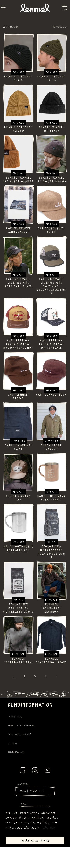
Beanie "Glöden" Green (51, 78)
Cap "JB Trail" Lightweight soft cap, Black (18, 282)
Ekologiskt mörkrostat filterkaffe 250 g (18, 608)
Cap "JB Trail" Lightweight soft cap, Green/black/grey (51, 286)
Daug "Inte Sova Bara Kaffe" (51, 497)
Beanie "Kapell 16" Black (51, 128)
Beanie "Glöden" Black (18, 78)
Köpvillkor (15, 716)
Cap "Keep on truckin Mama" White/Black (51, 344)
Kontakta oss (16, 752)
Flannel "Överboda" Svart (51, 660)
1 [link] (14, 676)
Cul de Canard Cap (18, 497)
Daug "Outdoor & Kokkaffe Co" (18, 548)
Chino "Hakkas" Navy (18, 447)
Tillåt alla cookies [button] (35, 840)
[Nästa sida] (56, 676)
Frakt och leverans (21, 725)
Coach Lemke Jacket (51, 447)
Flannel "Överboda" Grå (18, 660)
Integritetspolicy (19, 734)
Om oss (12, 743)
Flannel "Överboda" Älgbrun (52, 608)
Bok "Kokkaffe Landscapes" (18, 230)
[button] (3, 8)
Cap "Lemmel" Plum (51, 394)
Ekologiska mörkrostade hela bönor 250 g (51, 552)
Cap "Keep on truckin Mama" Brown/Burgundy (19, 344)
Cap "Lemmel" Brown (18, 396)
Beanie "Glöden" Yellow (18, 128)
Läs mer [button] (49, 827)
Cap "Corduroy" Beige (51, 230)
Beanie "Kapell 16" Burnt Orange (18, 179)
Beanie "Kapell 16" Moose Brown (51, 179)
